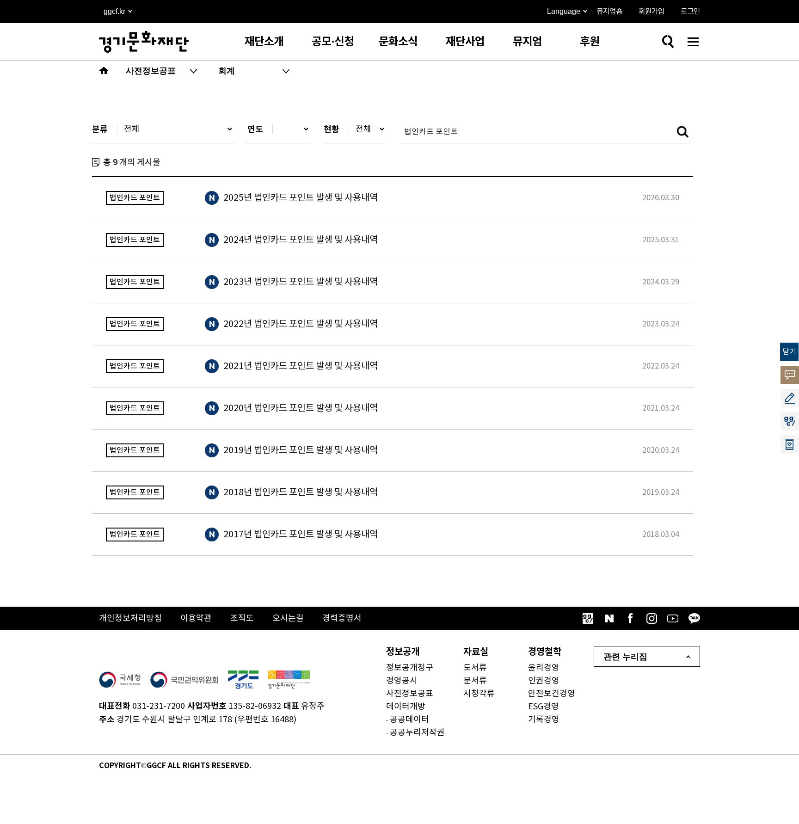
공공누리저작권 (417, 733)
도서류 (475, 668)
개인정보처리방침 (130, 618)
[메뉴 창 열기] (693, 42)
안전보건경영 (551, 694)
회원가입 (651, 11)
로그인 (690, 11)
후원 (589, 42)
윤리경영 (543, 668)
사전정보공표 (409, 694)
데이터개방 (405, 707)
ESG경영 (543, 707)
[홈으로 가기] (104, 72)
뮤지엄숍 (609, 11)
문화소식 (398, 42)
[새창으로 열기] (120, 679)
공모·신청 (333, 42)
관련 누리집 (625, 656)
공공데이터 (409, 720)
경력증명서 (342, 618)
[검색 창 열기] (668, 42)
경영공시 (402, 681)
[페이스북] (630, 618)
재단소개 (264, 42)
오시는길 (288, 618)
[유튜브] (673, 618)
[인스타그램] (651, 618)
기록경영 (543, 720)
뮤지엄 (527, 42)
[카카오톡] (694, 618)
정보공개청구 (409, 668)
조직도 (242, 618)
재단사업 (465, 42)
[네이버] (609, 618)
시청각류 (479, 694)
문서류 (475, 681)
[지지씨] (588, 618)
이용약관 (196, 618)
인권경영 (543, 681)
